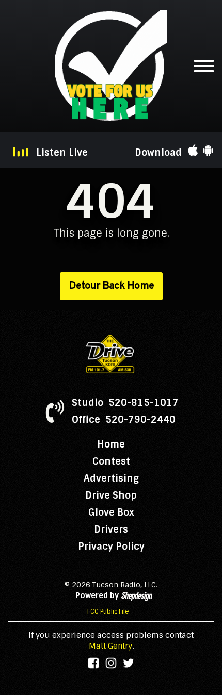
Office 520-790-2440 (124, 419)
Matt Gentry (110, 646)
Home (111, 444)
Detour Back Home (111, 286)
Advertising (111, 478)
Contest (111, 461)
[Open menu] (204, 66)
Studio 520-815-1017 (125, 402)
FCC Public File (108, 611)
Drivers (111, 529)
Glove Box (111, 512)
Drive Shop (111, 495)
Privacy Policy (111, 546)
